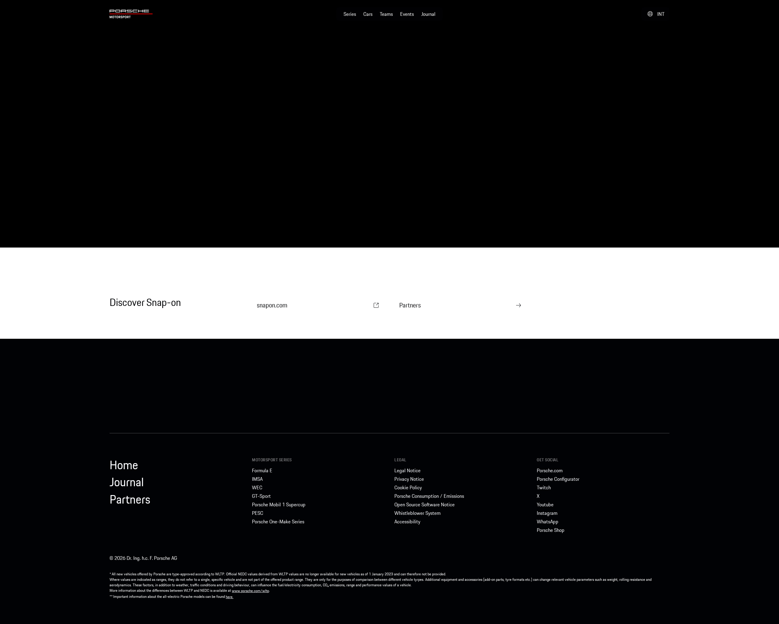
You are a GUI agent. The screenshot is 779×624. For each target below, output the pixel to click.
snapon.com (272, 305)
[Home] (131, 14)
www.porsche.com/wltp (250, 591)
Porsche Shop (550, 530)
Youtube (545, 504)
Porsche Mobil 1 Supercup (279, 504)
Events (407, 14)
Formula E (262, 470)
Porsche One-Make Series (278, 521)
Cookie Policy (408, 487)
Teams (386, 14)
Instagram (547, 513)
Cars (367, 14)
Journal (428, 14)
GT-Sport (261, 496)
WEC (257, 487)
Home (124, 465)
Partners (410, 305)
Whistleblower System (417, 513)
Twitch (544, 487)
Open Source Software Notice (424, 504)
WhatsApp (547, 521)
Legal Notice (407, 470)
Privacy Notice (409, 479)
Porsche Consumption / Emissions (429, 496)
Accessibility (407, 521)
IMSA (257, 479)
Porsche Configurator (558, 479)
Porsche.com (550, 470)
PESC (257, 513)
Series (350, 14)
